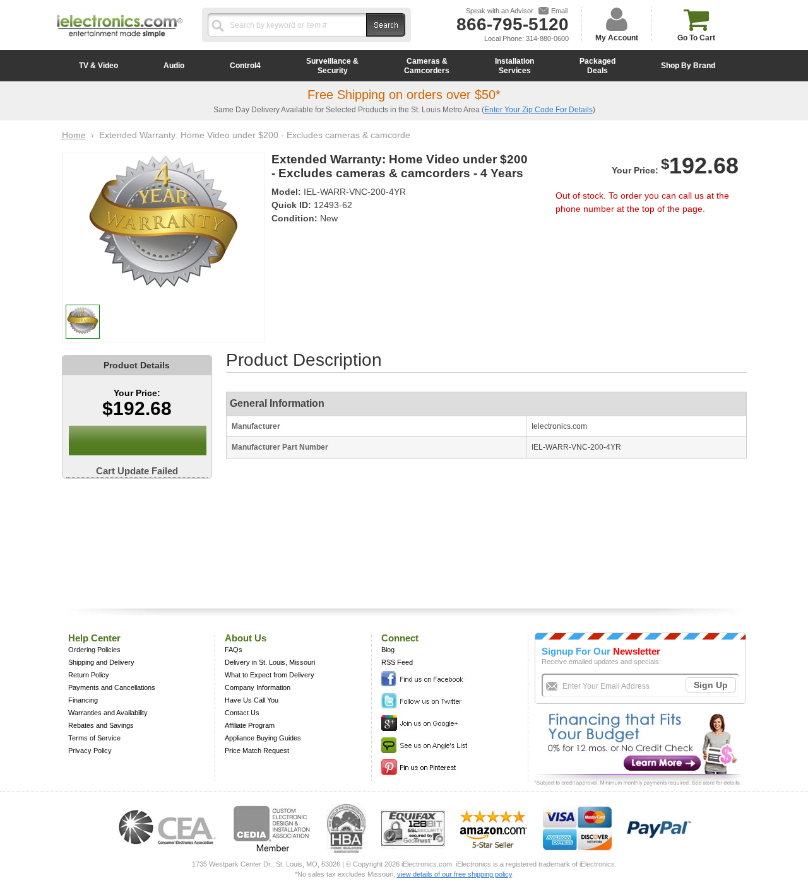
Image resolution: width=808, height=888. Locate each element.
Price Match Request (257, 750)
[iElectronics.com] (120, 38)
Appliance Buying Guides (263, 738)
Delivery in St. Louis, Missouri (270, 662)
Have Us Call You (251, 700)
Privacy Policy (90, 750)
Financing (83, 700)
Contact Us (242, 712)
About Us (245, 638)
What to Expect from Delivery (269, 675)
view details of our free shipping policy (454, 874)
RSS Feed (397, 662)
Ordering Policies (94, 649)
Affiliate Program (250, 725)
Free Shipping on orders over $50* (404, 95)
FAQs (233, 649)
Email (559, 11)
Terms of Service (94, 738)
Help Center (94, 638)
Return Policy (88, 675)
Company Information (257, 687)
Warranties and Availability (108, 712)
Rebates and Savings (101, 725)
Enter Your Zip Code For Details (538, 109)
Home (74, 135)
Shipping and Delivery (101, 662)
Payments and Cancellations (111, 687)
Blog (388, 649)
